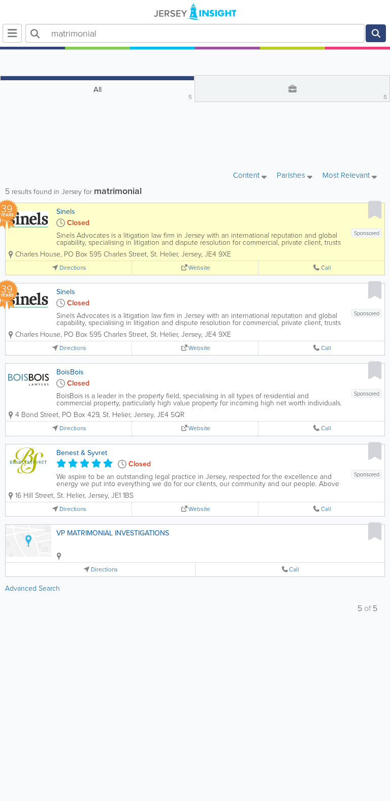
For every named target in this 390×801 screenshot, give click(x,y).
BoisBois (70, 372)
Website (199, 268)
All (142, 93)
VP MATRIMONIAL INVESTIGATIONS (112, 533)
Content (247, 176)
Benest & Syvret (81, 452)
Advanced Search (32, 588)
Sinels (65, 211)
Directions (72, 268)
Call (326, 268)
